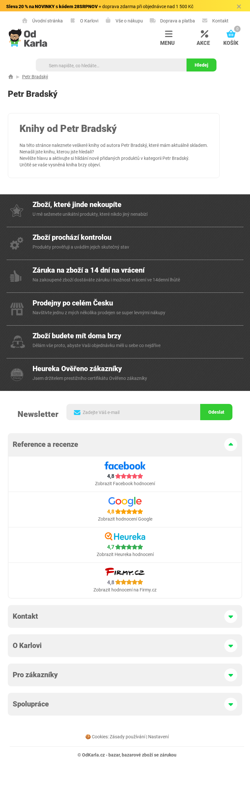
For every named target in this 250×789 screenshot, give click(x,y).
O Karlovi (88, 20)
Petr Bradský (35, 76)
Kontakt (220, 20)
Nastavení (158, 736)
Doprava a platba (177, 20)
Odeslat (216, 412)
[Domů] (11, 76)
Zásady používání (127, 736)
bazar (114, 754)
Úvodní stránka (47, 20)
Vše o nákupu (129, 20)
